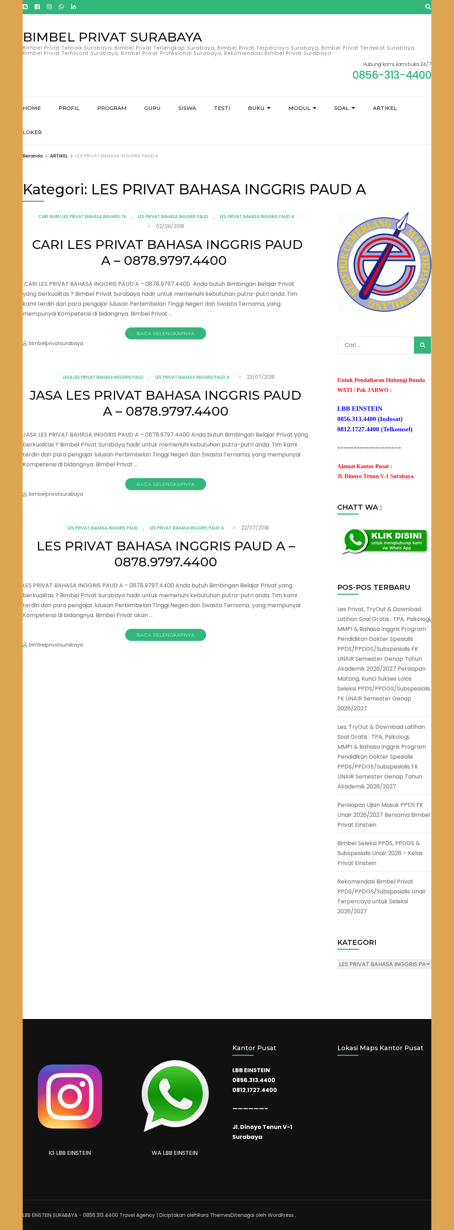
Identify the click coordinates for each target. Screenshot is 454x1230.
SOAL (341, 108)
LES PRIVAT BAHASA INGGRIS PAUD (173, 217)
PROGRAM (112, 108)
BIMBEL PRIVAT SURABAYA (112, 37)
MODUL (299, 108)
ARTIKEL (385, 108)
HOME (32, 108)
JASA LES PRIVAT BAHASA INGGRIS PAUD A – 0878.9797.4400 (165, 403)
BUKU (256, 108)
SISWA (187, 108)
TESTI (222, 108)
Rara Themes (214, 1215)
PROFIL (69, 108)
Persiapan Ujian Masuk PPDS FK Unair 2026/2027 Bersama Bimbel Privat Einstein (383, 815)
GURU (152, 108)
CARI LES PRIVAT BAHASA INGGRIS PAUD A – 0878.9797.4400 (165, 252)
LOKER (32, 132)
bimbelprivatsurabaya (56, 343)
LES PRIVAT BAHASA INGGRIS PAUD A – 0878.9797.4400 (166, 554)
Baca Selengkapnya (166, 333)
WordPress (281, 1215)
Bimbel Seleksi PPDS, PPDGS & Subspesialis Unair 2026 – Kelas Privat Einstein (380, 853)
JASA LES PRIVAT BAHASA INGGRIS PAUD (103, 377)
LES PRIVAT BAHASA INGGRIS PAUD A (257, 217)
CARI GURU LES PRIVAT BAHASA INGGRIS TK (81, 217)
